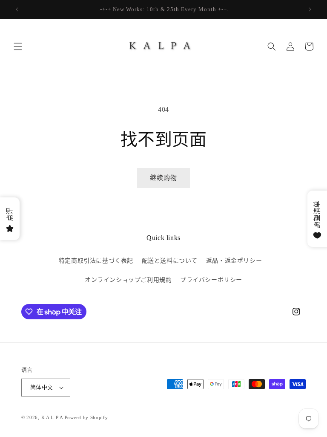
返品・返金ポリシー (234, 261)
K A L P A (53, 417)
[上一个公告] (17, 9)
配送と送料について (170, 261)
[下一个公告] (310, 9)
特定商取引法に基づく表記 (96, 261)
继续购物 (163, 177)
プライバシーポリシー (211, 280)
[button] (18, 46)
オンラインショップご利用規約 (128, 280)
